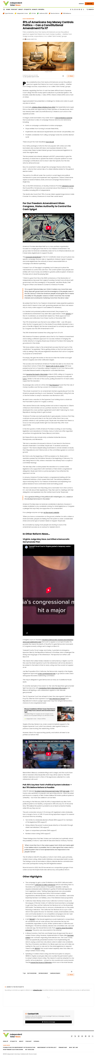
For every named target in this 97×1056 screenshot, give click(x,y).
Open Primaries (9, 13)
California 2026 (43, 13)
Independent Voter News (13, 1054)
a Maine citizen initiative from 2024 (43, 107)
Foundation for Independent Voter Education (19, 1047)
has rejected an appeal (57, 699)
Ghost (30, 1054)
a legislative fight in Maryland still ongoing (53, 688)
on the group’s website (51, 512)
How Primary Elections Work (13, 1049)
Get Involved (29, 1049)
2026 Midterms (67, 13)
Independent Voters (22, 13)
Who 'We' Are (73, 1047)
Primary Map (63, 1047)
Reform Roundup (43, 973)
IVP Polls (33, 13)
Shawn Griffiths (31, 39)
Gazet (35, 1054)
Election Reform (55, 13)
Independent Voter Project (47, 1047)
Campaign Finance (55, 973)
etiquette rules (37, 990)
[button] (5, 1041)
